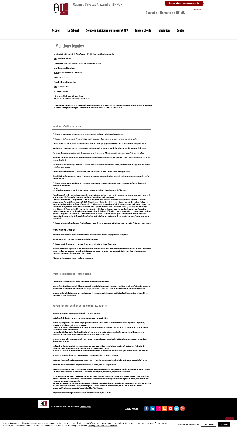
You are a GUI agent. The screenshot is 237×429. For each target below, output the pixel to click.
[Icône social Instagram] (158, 408)
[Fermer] (233, 424)
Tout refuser (209, 424)
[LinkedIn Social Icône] (152, 408)
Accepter (224, 424)
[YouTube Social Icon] (170, 408)
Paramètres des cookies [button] (188, 424)
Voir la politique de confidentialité (102, 425)
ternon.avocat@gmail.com (66, 68)
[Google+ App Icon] (182, 408)
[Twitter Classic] (176, 408)
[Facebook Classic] (146, 408)
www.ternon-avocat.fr (64, 58)
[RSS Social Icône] (164, 408)
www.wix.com (79, 96)
